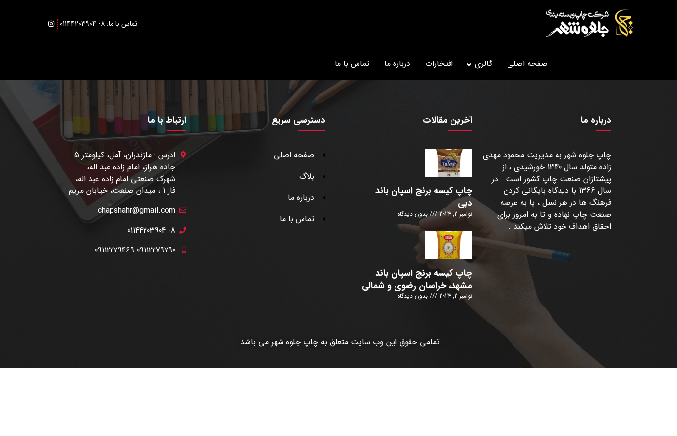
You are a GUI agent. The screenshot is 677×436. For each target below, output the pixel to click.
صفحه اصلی (527, 64)
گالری (483, 64)
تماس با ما (352, 64)
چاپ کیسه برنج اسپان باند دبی (423, 197)
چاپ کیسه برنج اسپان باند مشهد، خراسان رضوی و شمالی (417, 279)
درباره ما (397, 64)
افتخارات (439, 64)
